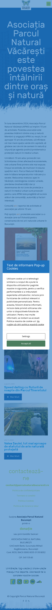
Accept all (26, 343)
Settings (26, 336)
